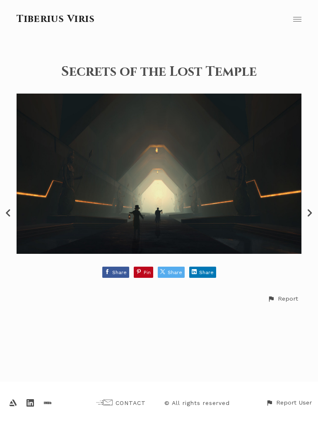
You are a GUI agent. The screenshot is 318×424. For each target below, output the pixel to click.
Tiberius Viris (56, 19)
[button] (282, 298)
